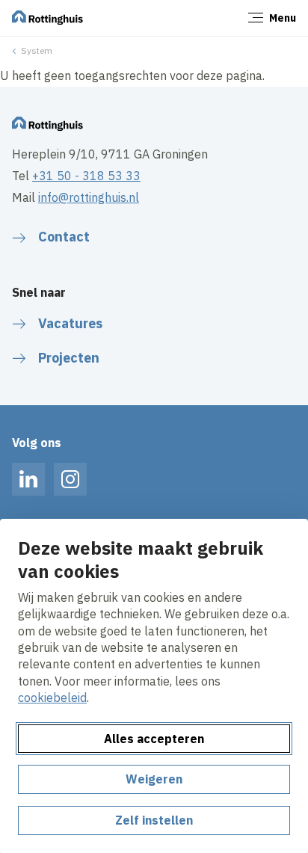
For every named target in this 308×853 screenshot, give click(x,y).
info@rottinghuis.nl (88, 197)
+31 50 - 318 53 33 (86, 175)
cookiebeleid (52, 697)
